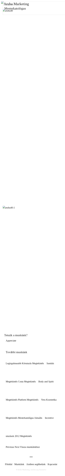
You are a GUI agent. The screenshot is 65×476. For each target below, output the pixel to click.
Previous (10, 447)
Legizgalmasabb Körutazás (25, 363)
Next (17, 447)
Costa (27, 381)
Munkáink (19, 464)
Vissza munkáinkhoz (30, 447)
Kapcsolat (52, 464)
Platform (28, 399)
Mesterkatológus (30, 418)
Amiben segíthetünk (36, 464)
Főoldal (8, 464)
